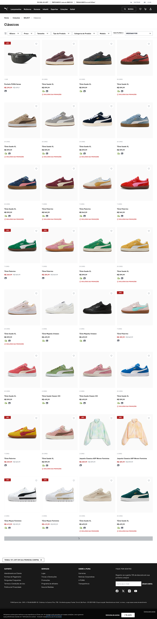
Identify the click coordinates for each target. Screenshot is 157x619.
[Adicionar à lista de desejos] (36, 44)
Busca (130, 9)
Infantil (45, 9)
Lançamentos (16, 9)
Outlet (72, 9)
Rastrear (137, 2)
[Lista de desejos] (140, 9)
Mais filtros (117, 33)
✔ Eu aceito (128, 615)
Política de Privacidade (54, 616)
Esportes (54, 9)
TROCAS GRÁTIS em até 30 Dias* (85, 2)
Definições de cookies (113, 615)
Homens (37, 9)
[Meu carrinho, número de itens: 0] (145, 9)
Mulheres (27, 9)
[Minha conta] (150, 9)
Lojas (149, 2)
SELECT (27, 18)
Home (6, 18)
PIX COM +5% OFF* (42, 2)
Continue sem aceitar (149, 611)
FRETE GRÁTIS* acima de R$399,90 (62, 2)
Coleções (64, 9)
